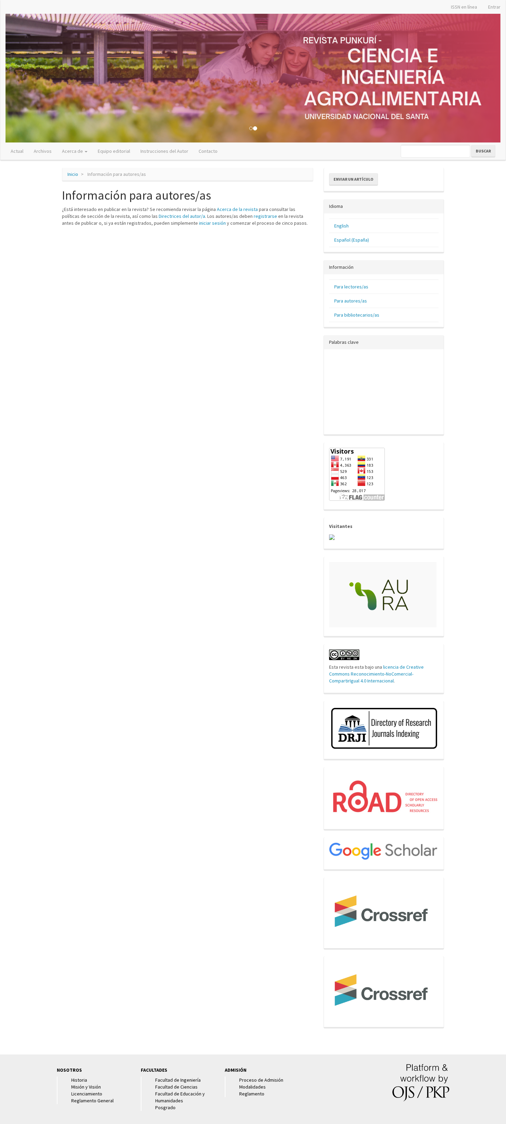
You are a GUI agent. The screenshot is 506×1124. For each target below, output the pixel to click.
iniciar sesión (212, 223)
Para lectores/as (351, 287)
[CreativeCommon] (344, 654)
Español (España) (351, 240)
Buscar (483, 150)
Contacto (208, 151)
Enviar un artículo (353, 179)
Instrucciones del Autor (164, 151)
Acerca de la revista (237, 209)
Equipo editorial (114, 151)
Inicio (72, 174)
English (341, 226)
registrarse (265, 216)
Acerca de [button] (73, 151)
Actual (17, 151)
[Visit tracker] (332, 536)
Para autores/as (350, 301)
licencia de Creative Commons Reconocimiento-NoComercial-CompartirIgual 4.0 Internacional (376, 674)
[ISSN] (385, 796)
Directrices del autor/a (182, 216)
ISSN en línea (464, 7)
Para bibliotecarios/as (356, 315)
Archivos (43, 151)
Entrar (494, 7)
